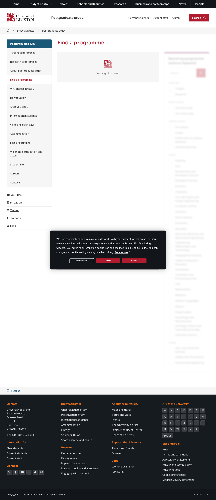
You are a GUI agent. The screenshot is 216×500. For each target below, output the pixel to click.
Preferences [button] (121, 252)
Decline (108, 261)
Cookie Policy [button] (139, 247)
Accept (134, 261)
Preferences (81, 261)
